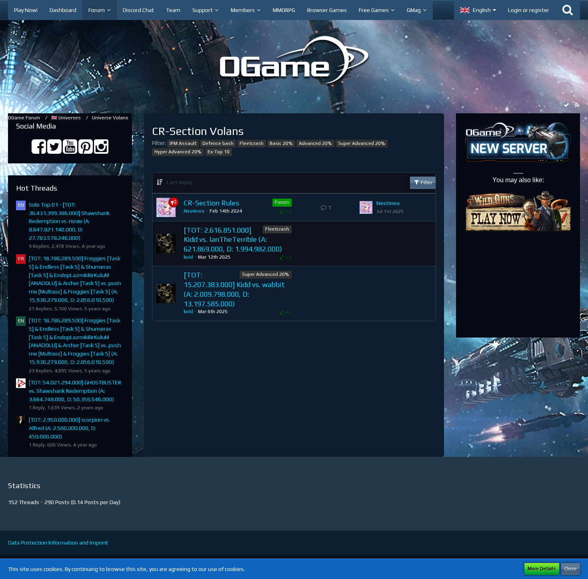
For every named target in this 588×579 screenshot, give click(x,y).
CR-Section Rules (211, 203)
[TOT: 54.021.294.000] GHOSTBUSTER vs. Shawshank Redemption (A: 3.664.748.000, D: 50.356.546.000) (75, 390)
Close (570, 568)
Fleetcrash (252, 143)
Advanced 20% (315, 143)
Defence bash (218, 143)
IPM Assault (183, 143)
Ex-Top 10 (219, 152)
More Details (542, 568)
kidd (188, 257)
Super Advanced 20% (361, 143)
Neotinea (194, 211)
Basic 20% (281, 143)
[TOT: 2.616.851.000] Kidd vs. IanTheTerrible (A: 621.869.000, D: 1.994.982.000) (233, 239)
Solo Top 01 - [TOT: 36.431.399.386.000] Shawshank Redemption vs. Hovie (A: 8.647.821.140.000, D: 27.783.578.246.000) (69, 221)
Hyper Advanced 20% (178, 152)
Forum (282, 202)
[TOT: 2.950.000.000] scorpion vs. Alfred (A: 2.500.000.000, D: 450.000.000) (69, 427)
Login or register (528, 10)
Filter (426, 182)
